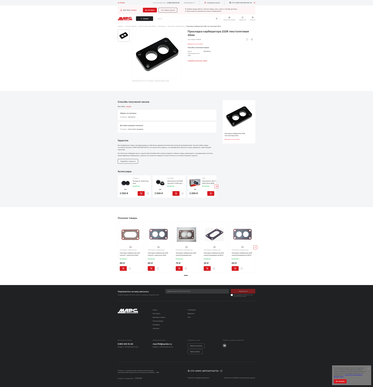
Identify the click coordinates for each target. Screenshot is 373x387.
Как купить (156, 313)
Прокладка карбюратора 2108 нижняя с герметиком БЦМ (158, 254)
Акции (155, 310)
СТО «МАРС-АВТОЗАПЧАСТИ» (242, 2)
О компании (192, 310)
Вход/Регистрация (229, 20)
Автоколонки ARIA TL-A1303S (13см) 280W (210, 182)
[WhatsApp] (251, 42)
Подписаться (243, 291)
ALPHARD (170, 178)
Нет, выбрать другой (168, 10)
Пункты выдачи (158, 321)
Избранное (242, 20)
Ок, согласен (340, 381)
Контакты (156, 328)
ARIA (203, 178)
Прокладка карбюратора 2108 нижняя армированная (186, 254)
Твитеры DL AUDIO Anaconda (141, 182)
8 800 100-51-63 (173, 3)
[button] (216, 186)
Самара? (134, 10)
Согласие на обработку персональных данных (239, 378)
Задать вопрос (195, 351)
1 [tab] (186, 275)
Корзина (252, 20)
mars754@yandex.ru (162, 344)
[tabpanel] (130, 247)
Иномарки (156, 324)
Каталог (146, 18)
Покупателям (188, 2)
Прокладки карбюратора (128, 250)
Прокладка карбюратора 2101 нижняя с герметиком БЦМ (130, 254)
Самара (128, 106)
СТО (189, 317)
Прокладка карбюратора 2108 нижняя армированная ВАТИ (242, 254)
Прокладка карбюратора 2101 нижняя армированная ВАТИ (214, 254)
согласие (239, 295)
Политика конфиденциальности (198, 378)
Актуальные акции (213, 2)
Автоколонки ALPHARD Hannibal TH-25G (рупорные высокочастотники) (175, 182)
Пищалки (136, 178)
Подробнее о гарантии (128, 161)
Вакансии (191, 313)
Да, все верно (150, 10)
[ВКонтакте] (245, 42)
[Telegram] (242, 42)
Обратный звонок (196, 346)
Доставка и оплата (159, 317)
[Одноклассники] (248, 42)
